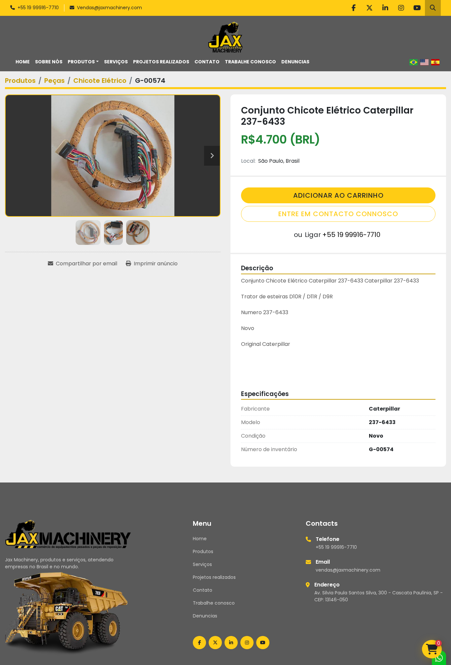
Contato (207, 61)
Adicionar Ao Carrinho (338, 195)
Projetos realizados (161, 61)
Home (23, 61)
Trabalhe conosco (250, 61)
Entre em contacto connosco (338, 213)
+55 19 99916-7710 (38, 7)
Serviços (116, 61)
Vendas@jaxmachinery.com (109, 7)
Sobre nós (48, 61)
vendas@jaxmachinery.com (348, 570)
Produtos (81, 61)
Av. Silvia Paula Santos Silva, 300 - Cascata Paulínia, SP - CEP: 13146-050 (378, 596)
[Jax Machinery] (68, 533)
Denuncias (295, 61)
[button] (83, 61)
